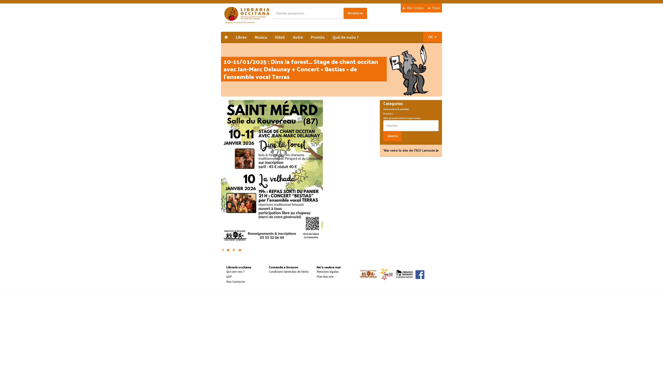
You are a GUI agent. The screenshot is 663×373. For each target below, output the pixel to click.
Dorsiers (388, 113)
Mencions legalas (328, 272)
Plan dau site (325, 277)
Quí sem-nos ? (235, 272)
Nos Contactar (235, 282)
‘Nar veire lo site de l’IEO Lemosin (409, 150)
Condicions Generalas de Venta (289, 272)
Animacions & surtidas (396, 109)
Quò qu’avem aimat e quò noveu (402, 118)
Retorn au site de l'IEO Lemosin (241, 22)
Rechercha (355, 13)
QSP (229, 277)
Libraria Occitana (247, 14)
